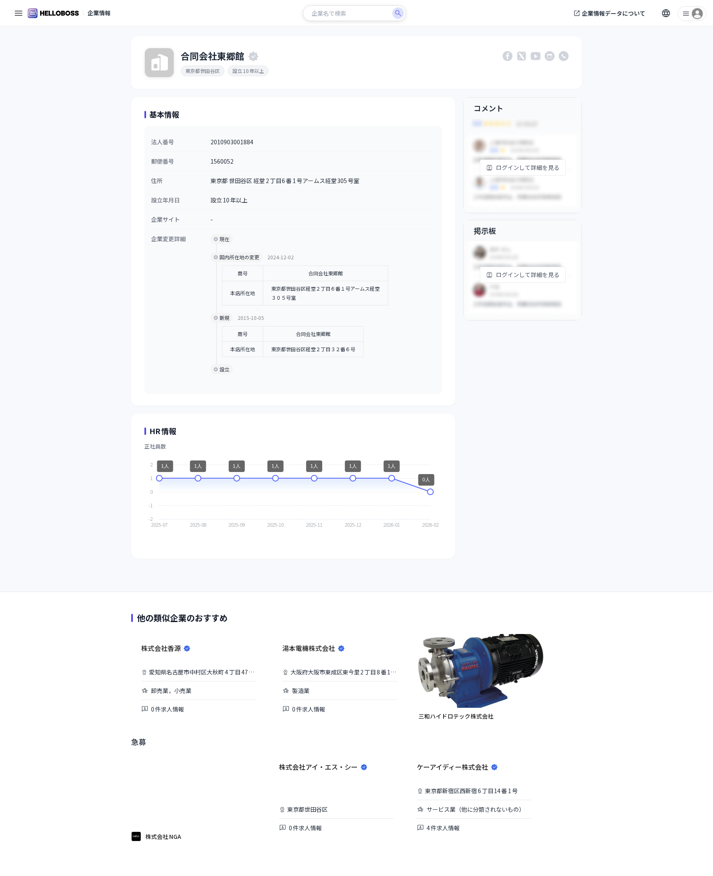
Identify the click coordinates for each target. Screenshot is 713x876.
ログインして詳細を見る (528, 167)
